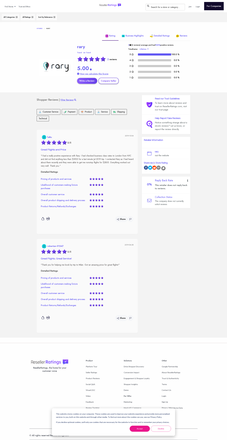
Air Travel (87, 52)
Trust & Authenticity (170, 378)
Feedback (90, 402)
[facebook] (146, 168)
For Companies (214, 6)
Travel (79, 52)
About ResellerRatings (171, 372)
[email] (158, 168)
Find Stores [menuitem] (9, 6)
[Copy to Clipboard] (163, 168)
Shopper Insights (131, 384)
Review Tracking (92, 408)
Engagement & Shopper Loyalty (137, 378)
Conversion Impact (131, 372)
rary (81, 47)
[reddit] (154, 168)
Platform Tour (91, 366)
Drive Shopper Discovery (134, 366)
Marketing (128, 402)
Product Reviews (93, 378)
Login (164, 396)
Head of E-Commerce (132, 408)
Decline (161, 429)
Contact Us (166, 390)
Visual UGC (90, 390)
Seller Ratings (91, 372)
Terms (164, 384)
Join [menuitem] (190, 6)
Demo (126, 390)
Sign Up (165, 402)
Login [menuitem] (198, 6)
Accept (140, 429)
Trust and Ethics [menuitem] (24, 6)
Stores (39, 28)
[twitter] (150, 168)
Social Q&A (90, 384)
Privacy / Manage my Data (172, 408)
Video (88, 396)
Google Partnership (170, 366)
